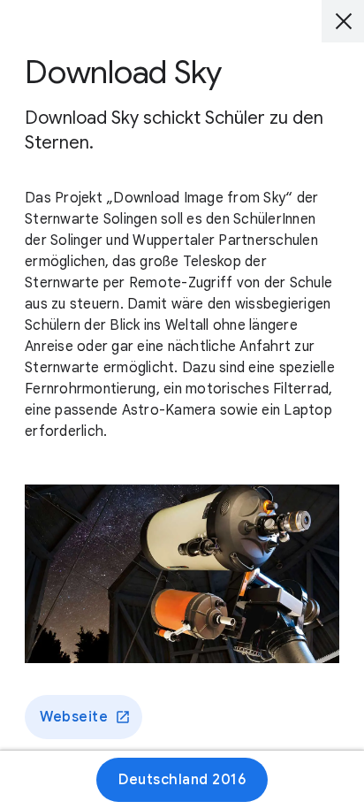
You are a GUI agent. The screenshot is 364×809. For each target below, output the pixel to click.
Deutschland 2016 (182, 780)
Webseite (74, 717)
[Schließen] (343, 21)
